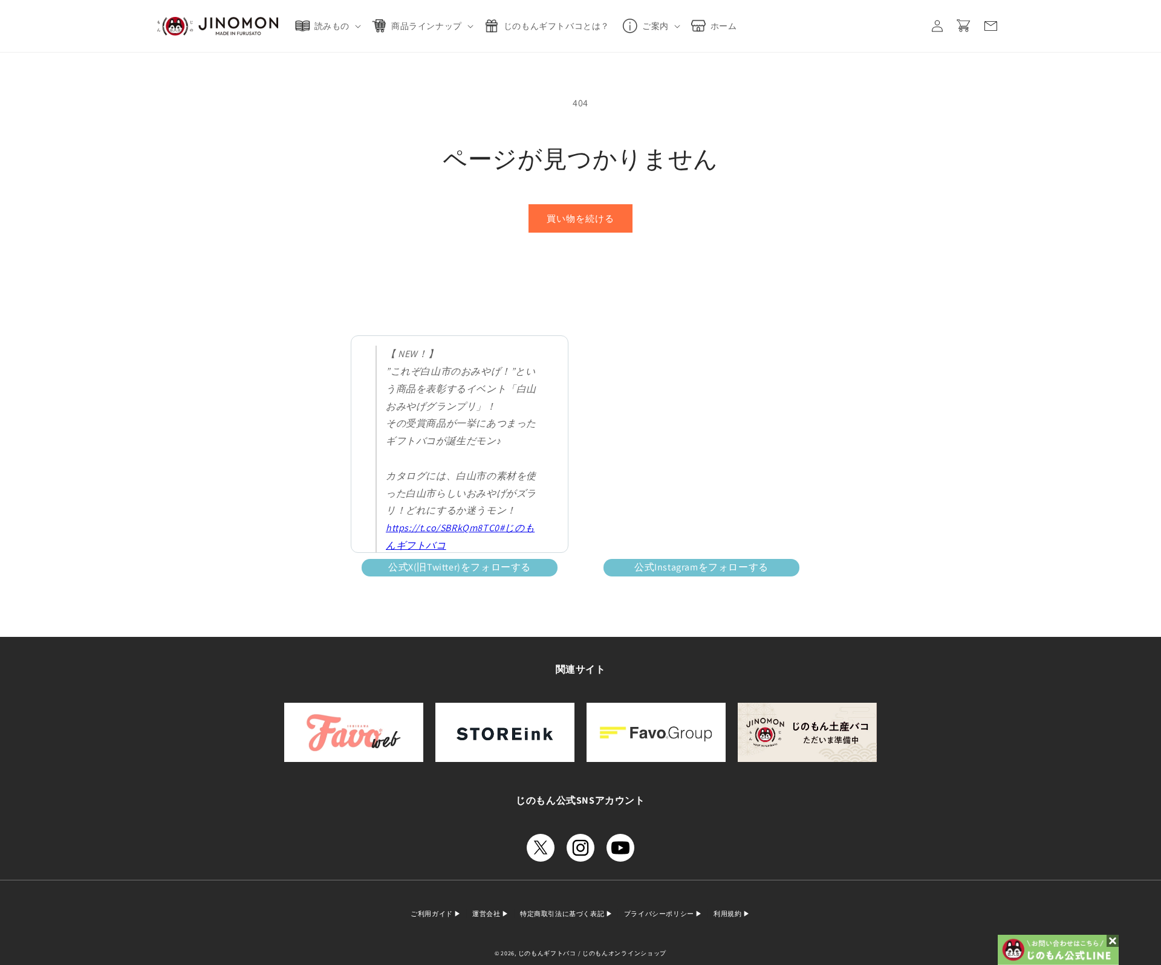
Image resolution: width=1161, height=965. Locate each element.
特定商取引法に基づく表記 (563, 913)
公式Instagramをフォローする (701, 567)
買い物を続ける (580, 218)
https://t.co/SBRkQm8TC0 (442, 527)
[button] (330, 26)
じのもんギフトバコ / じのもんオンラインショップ (592, 953)
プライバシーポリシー (660, 913)
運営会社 (487, 913)
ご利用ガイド (432, 913)
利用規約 (728, 913)
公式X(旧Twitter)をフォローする (459, 567)
